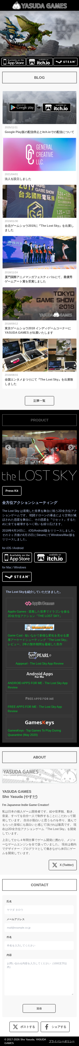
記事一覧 (39, 400)
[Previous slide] (8, 447)
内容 (9, 955)
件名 (9, 937)
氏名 (9, 901)
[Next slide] (71, 447)
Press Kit (12, 490)
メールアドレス (16, 919)
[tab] (34, 461)
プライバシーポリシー (62, 1041)
